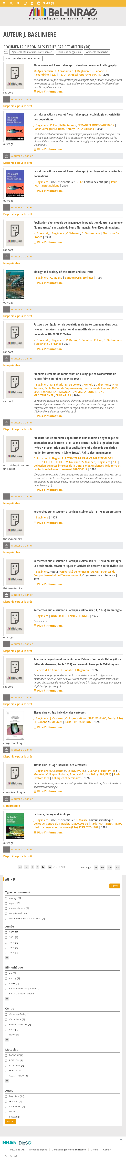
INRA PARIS (108, 771)
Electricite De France (48, 344)
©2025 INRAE (17, 1149)
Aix (11, 973)
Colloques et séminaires (67, 778)
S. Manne (88, 462)
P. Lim (98, 340)
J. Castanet (56, 718)
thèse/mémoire (17, 908)
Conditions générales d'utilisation (69, 1149)
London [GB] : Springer (79, 277)
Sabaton (13, 1116)
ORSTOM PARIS (75, 771)
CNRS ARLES (63, 395)
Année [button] (9, 926)
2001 (12, 937)
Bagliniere (14, 1096)
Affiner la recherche (97, 51)
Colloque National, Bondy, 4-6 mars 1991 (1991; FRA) (78, 774)
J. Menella (88, 384)
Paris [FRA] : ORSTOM (78, 722)
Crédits (94, 1149)
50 (102, 867)
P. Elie (53, 125)
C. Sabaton (73, 233)
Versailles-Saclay (18, 1014)
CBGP (12, 983)
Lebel (12, 1111)
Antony (13, 978)
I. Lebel (38, 670)
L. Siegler (54, 458)
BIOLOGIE (14, 1055)
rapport (13, 903)
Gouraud (14, 1101)
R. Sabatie (98, 71)
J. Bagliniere (82, 71)
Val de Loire (15, 1019)
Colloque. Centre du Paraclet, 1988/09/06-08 (61, 823)
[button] (6, 99)
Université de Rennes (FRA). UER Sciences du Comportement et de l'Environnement (75, 573)
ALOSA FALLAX (17, 1075)
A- (6, 1156)
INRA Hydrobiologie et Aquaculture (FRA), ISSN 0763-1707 (78, 825)
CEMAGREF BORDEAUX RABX (96, 125)
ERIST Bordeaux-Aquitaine (22, 988)
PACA (12, 1029)
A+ (15, 1156)
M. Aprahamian (43, 71)
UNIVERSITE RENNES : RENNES (70, 616)
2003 (12, 932)
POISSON (14, 1060)
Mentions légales (38, 1149)
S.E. (54, 74)
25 (95, 867)
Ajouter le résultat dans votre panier (32, 51)
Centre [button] (9, 1008)
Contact (107, 1149)
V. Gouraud (41, 233)
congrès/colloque (18, 913)
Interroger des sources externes (23, 58)
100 (110, 867)
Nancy (12, 1034)
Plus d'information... (50, 91)
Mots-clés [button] (11, 1049)
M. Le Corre (72, 384)
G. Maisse (56, 277)
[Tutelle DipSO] (25, 1143)
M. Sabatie (56, 384)
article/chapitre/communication (25, 918)
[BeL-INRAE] (63, 12)
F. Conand (41, 722)
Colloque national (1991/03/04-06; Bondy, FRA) (94, 718)
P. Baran (71, 340)
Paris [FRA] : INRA (102, 823)
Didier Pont (102, 384)
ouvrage (13, 898)
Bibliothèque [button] (14, 967)
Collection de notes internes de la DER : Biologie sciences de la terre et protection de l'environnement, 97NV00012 (77, 467)
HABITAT (14, 1070)
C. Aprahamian (64, 71)
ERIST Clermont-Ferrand (21, 993)
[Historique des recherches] (25, 3)
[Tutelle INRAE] (9, 1142)
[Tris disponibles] (5, 51)
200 (117, 867)
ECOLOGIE (15, 1065)
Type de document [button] (17, 892)
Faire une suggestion (69, 51)
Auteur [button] (10, 1090)
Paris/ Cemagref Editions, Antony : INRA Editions (64, 129)
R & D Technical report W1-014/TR (80, 74)
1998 (12, 952)
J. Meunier (55, 722)
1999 (12, 947)
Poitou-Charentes (18, 1024)
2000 (12, 942)
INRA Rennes (67, 125)
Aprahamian (15, 1106)
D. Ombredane (91, 233)
